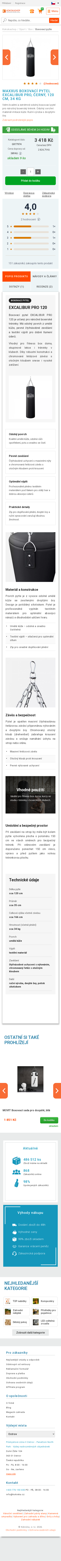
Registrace (20, 3)
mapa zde (11, 1474)
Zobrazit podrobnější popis (17, 120)
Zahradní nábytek (30, 1519)
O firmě (10, 1403)
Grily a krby (53, 1516)
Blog (8, 1407)
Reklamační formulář (17, 1369)
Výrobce (9, 193)
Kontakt (10, 1416)
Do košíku (49, 1120)
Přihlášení (6, 3)
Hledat (54, 20)
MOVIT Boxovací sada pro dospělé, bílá (26, 1110)
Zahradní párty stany (35, 1513)
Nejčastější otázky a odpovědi (23, 1360)
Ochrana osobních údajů (19, 1382)
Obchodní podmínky (17, 1378)
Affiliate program (15, 1387)
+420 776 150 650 (15, 1490)
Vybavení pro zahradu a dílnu (29, 1516)
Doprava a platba (28, 194)
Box (30, 29)
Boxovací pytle (43, 29)
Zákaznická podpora (48, 194)
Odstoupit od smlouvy (18, 1364)
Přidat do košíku (30, 180)
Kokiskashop (9, 29)
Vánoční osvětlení (13, 1513)
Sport (22, 29)
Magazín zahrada (15, 1412)
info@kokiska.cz (15, 1494)
